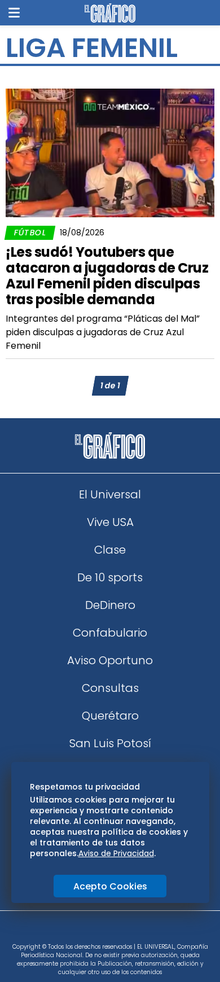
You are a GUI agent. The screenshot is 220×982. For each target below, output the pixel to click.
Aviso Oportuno (110, 660)
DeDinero (110, 605)
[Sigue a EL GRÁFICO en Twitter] (106, 930)
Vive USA (110, 522)
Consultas (110, 688)
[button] (14, 12)
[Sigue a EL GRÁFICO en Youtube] (122, 930)
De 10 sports (110, 577)
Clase (110, 550)
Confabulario (110, 633)
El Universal (110, 494)
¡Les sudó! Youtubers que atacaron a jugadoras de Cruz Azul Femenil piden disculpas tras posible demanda (107, 276)
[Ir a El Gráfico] (110, 13)
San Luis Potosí (110, 743)
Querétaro (110, 716)
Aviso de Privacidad (116, 853)
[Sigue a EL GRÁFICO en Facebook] (98, 930)
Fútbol (30, 232)
